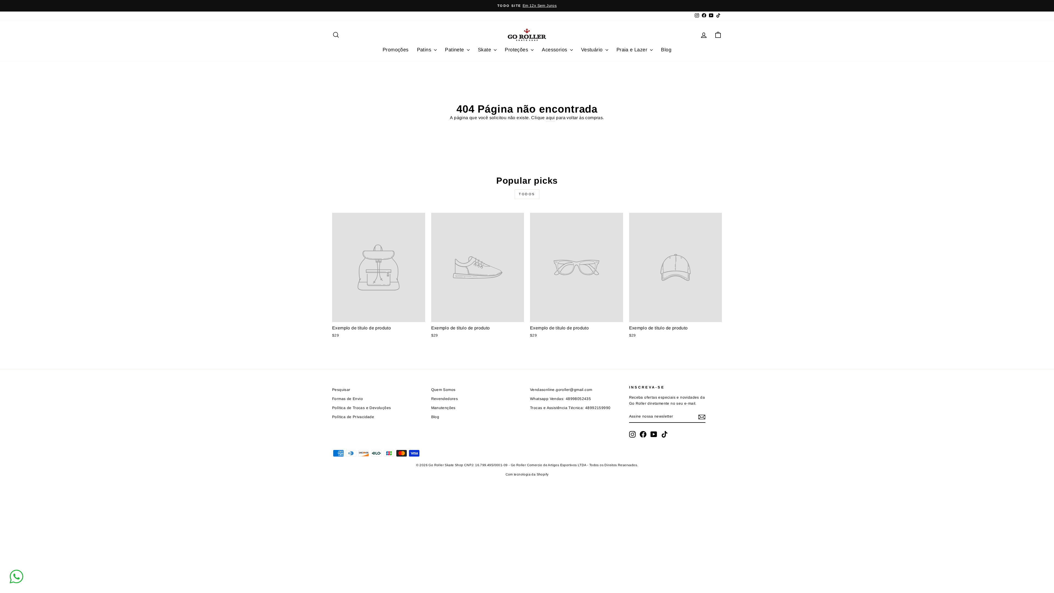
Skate (485, 49)
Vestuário (592, 49)
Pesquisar (341, 390)
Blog (666, 49)
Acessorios (555, 49)
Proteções (517, 49)
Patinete (455, 49)
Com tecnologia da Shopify (527, 474)
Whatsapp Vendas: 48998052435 (560, 399)
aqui (550, 117)
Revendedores (444, 399)
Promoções (396, 49)
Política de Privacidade (353, 417)
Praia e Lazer (632, 49)
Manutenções (443, 408)
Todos (527, 194)
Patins (425, 49)
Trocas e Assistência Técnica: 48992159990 (570, 408)
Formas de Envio (347, 399)
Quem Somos (443, 390)
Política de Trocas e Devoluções (361, 408)
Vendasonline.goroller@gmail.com (561, 390)
